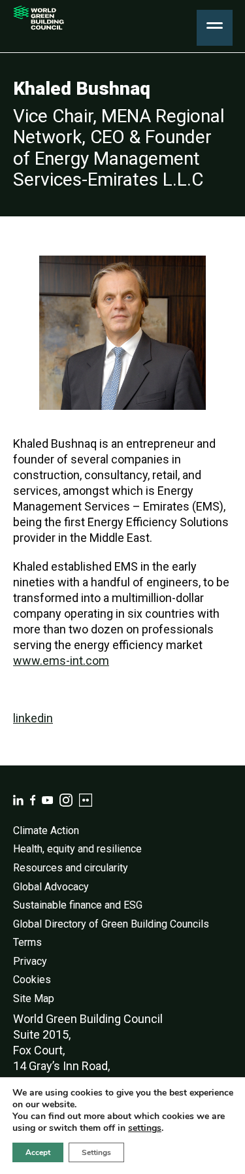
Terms (27, 942)
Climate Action (46, 830)
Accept (37, 1152)
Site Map (33, 998)
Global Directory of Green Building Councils (111, 924)
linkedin (33, 718)
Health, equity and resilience (77, 849)
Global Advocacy (51, 887)
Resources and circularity (70, 868)
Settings (96, 1152)
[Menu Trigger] (215, 28)
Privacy (30, 961)
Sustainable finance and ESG (77, 905)
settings (144, 1128)
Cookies (32, 979)
